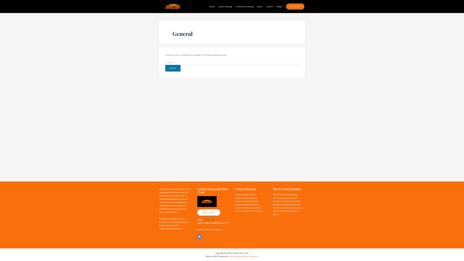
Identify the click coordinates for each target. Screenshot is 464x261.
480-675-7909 (209, 219)
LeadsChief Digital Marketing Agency (243, 256)
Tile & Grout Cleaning (244, 6)
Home (211, 6)
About (259, 6)
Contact (269, 6)
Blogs (279, 6)
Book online (209, 212)
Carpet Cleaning (225, 6)
